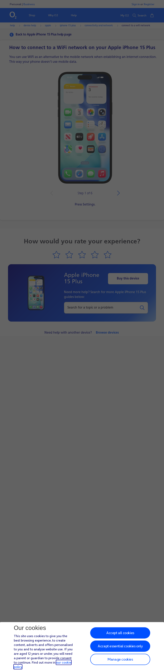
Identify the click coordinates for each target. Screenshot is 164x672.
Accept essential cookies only (120, 646)
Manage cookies (120, 659)
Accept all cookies (120, 632)
